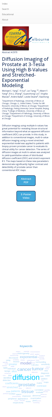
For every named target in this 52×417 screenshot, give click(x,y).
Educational (8, 14)
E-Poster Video (26, 196)
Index (4, 3)
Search (5, 9)
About (5, 19)
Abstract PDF (26, 180)
